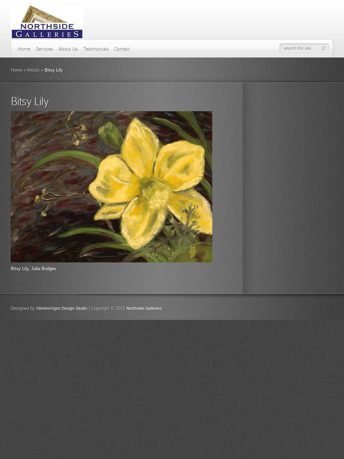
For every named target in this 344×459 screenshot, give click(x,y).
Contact (122, 49)
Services (44, 49)
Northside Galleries (144, 308)
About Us (68, 49)
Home (24, 49)
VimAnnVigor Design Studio (61, 308)
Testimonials (96, 49)
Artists (33, 70)
